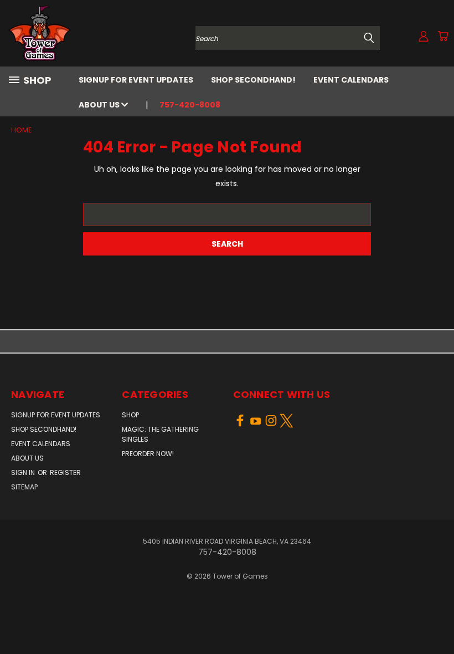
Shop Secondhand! (253, 79)
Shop (130, 415)
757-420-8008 (189, 104)
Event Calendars (351, 79)
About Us (100, 104)
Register (65, 472)
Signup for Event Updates (136, 79)
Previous (437, 619)
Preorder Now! (148, 453)
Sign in (24, 472)
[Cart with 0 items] (442, 36)
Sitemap (24, 487)
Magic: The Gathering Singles (160, 434)
